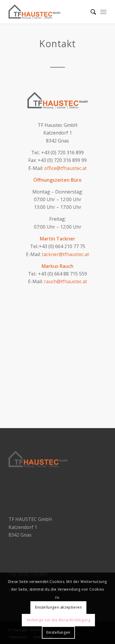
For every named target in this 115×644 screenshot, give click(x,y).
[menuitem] (90, 12)
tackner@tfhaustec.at (65, 254)
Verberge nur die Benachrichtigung (59, 619)
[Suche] (90, 12)
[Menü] (103, 12)
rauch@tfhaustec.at (65, 281)
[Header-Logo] (48, 12)
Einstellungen (58, 632)
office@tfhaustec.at (65, 168)
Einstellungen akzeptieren (58, 607)
